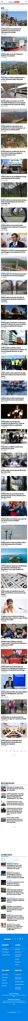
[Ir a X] (15, 939)
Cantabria (5, 949)
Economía (5, 974)
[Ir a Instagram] (17, 939)
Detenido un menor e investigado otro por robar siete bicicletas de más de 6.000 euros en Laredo (14, 866)
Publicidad (18, 974)
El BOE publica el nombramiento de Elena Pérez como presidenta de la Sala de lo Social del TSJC (14, 202)
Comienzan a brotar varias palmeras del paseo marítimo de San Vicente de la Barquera (15, 803)
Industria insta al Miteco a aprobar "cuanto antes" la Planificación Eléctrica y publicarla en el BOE (14, 643)
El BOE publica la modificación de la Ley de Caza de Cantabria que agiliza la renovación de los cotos (13, 153)
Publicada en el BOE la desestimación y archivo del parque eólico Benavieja (13, 78)
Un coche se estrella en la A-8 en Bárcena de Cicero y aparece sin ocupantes (15, 883)
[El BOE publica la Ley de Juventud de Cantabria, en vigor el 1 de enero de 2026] (14, 706)
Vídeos (17, 964)
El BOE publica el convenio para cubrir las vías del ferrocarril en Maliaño (13, 520)
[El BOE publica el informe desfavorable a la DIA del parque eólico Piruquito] (14, 532)
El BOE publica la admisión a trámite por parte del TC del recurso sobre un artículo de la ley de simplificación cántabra (13, 324)
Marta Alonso (4, 106)
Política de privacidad (18, 978)
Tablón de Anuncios (18, 988)
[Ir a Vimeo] (20, 939)
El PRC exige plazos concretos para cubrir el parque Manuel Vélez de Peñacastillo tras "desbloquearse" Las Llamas (15, 796)
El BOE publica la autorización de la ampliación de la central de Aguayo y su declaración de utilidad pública (13, 128)
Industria (5, 977)
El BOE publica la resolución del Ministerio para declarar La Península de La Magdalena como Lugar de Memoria (14, 568)
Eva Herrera (4, 57)
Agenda (17, 949)
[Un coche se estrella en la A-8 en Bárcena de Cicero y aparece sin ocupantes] (3, 882)
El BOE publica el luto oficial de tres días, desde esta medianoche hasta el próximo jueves (13, 375)
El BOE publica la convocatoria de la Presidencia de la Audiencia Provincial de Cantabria (13, 227)
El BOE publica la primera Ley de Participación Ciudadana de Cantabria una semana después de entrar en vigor (14, 349)
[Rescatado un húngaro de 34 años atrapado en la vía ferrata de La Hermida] (3, 788)
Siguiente (25, 751)
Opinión (17, 959)
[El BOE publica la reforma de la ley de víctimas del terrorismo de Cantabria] (14, 388)
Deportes (5, 983)
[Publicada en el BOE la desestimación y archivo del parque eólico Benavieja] (14, 67)
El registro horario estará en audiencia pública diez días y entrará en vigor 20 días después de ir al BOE (14, 618)
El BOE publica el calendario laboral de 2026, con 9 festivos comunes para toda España (13, 593)
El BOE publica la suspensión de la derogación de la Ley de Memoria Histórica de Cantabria (11, 742)
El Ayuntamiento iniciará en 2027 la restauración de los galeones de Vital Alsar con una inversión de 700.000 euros (15, 811)
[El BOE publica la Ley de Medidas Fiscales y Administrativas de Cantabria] (14, 166)
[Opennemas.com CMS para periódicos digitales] (14, 1012)
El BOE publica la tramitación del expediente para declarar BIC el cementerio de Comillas (11, 30)
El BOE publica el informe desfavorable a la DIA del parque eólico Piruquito (13, 543)
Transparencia (19, 984)
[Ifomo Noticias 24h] (14, 2)
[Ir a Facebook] (13, 939)
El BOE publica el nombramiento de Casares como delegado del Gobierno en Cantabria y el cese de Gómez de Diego (13, 668)
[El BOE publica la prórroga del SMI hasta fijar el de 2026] (14, 460)
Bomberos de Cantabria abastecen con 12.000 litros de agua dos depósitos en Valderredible (15, 927)
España (4, 980)
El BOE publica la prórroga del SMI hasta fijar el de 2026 (13, 471)
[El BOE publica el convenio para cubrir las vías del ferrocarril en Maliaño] (14, 508)
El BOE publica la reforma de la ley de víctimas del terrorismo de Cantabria (12, 399)
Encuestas (18, 952)
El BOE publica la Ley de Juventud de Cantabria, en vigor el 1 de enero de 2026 (13, 718)
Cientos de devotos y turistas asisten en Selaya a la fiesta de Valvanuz (15, 900)
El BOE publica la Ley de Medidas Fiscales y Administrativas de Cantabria (13, 177)
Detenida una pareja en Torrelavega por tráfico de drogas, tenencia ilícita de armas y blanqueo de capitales (15, 875)
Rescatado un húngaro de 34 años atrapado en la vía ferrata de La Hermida (15, 788)
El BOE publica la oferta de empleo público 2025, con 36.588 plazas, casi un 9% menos (14, 693)
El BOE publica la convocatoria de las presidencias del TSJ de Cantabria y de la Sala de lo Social (13, 495)
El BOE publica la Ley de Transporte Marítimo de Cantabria (12, 55)
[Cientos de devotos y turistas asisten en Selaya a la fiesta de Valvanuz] (3, 899)
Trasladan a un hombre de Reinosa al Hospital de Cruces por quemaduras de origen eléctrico (15, 908)
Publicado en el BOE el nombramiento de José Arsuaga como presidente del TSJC (13, 251)
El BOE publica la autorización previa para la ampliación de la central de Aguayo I (14, 275)
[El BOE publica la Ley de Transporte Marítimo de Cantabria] (14, 43)
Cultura (4, 985)
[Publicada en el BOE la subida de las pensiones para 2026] (14, 436)
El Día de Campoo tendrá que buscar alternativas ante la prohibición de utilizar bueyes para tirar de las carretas (15, 892)
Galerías (17, 962)
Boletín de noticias (18, 955)
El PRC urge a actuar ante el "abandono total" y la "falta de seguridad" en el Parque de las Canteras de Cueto (15, 918)
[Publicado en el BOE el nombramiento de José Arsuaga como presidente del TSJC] (14, 240)
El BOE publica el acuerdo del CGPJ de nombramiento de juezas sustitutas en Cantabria (13, 299)
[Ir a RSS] (22, 939)
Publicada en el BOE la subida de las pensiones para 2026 (12, 448)
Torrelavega (6, 955)
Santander (5, 952)
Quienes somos (19, 981)
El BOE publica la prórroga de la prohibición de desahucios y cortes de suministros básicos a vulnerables (12, 423)
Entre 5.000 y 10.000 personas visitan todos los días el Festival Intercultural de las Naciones (15, 820)
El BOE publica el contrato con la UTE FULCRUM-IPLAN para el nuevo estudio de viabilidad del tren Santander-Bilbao (13, 103)
